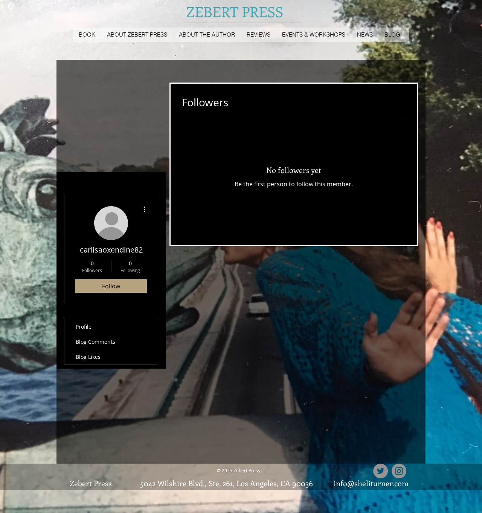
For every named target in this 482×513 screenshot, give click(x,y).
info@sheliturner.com (371, 483)
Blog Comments (95, 341)
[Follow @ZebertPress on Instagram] (399, 471)
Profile (84, 326)
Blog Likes (88, 356)
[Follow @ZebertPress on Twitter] (380, 471)
